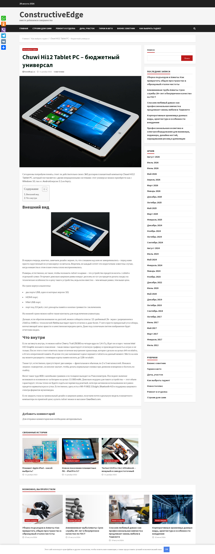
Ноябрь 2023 (154, 276)
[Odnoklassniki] (3, 24)
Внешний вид (32, 194)
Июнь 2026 (152, 168)
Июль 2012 (152, 345)
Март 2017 (152, 333)
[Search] (195, 28)
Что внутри (31, 198)
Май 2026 (152, 173)
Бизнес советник (126, 28)
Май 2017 (152, 327)
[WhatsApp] (3, 18)
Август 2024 (153, 247)
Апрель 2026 (153, 179)
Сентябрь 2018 (155, 310)
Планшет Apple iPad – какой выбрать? (40, 451)
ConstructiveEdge (51, 14)
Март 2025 (152, 213)
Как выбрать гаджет (150, 28)
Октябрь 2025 (154, 202)
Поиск (151, 50)
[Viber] (3, 30)
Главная (23, 28)
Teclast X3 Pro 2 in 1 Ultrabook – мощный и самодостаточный (120, 451)
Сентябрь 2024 (155, 242)
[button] (43, 189)
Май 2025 (152, 208)
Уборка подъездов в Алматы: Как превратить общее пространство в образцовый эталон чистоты (166, 81)
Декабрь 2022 (154, 282)
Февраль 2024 (154, 265)
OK (166, 549)
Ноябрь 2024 (154, 230)
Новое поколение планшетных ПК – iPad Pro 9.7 (80, 451)
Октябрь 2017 (154, 316)
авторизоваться (73, 418)
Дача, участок (87, 28)
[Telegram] (3, 36)
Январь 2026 (153, 190)
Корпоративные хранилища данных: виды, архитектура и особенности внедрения (167, 119)
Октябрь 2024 (154, 236)
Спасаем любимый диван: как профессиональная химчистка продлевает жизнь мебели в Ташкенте (168, 106)
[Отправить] (3, 47)
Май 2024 (152, 259)
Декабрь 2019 (154, 299)
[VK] (3, 41)
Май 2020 (152, 293)
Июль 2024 (152, 253)
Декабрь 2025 (154, 196)
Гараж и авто (106, 28)
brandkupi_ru (29, 72)
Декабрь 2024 (154, 225)
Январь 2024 (153, 270)
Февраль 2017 (154, 339)
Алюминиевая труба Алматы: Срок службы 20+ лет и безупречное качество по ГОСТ (169, 93)
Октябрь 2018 (154, 305)
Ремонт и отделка (65, 28)
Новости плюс (155, 385)
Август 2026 (153, 156)
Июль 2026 (152, 162)
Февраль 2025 (154, 219)
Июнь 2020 (152, 287)
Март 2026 (152, 185)
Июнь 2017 (152, 322)
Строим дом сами (41, 28)
